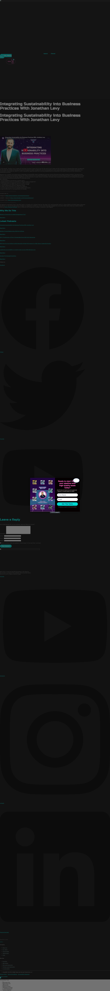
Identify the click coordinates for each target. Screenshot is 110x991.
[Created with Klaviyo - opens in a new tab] (55, 512)
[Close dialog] (76, 480)
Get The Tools (67, 504)
